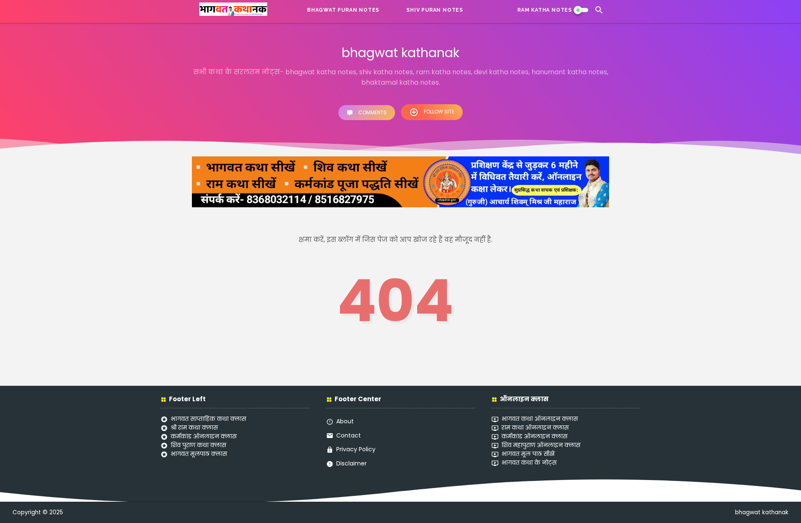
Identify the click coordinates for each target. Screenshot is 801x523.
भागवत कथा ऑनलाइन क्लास (539, 419)
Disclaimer (351, 463)
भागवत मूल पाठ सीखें (527, 454)
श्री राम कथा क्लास (194, 427)
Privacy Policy (355, 449)
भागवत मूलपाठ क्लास (199, 454)
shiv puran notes (434, 10)
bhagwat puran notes (343, 10)
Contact (348, 435)
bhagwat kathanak (761, 512)
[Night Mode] (581, 10)
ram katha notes (544, 10)
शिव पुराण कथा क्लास (198, 445)
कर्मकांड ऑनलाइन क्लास (204, 436)
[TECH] (483, 10)
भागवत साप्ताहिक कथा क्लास (208, 419)
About (345, 421)
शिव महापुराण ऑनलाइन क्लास (540, 445)
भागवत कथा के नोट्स (529, 462)
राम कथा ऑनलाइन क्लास (535, 427)
